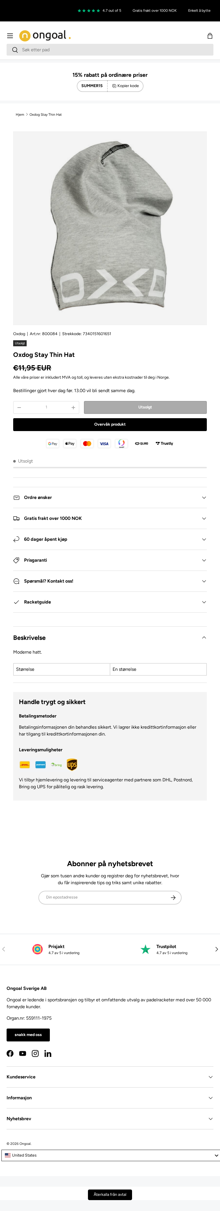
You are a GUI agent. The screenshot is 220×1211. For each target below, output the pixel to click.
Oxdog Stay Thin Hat (46, 115)
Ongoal (25, 1144)
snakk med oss (28, 1034)
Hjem (20, 115)
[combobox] (110, 50)
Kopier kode (128, 85)
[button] (210, 36)
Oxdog (19, 333)
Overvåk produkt (110, 424)
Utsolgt (145, 407)
